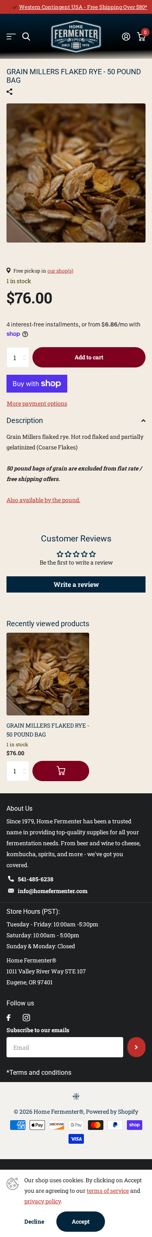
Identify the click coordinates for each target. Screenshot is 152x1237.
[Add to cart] (60, 771)
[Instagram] (26, 1017)
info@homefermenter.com (53, 891)
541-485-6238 (36, 879)
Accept (81, 1221)
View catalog (11, 36)
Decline (34, 1221)
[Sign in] (126, 36)
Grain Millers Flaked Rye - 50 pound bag (47, 730)
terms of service (108, 1190)
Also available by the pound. (43, 500)
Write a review (76, 584)
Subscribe (136, 1047)
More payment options (37, 403)
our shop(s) (60, 270)
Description (24, 420)
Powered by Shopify (112, 1111)
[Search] (26, 37)
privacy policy (42, 1201)
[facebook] (8, 1017)
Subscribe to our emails (37, 1030)
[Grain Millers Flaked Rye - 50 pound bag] (47, 674)
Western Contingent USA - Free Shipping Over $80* (83, 7)
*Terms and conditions (38, 1072)
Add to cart (89, 357)
